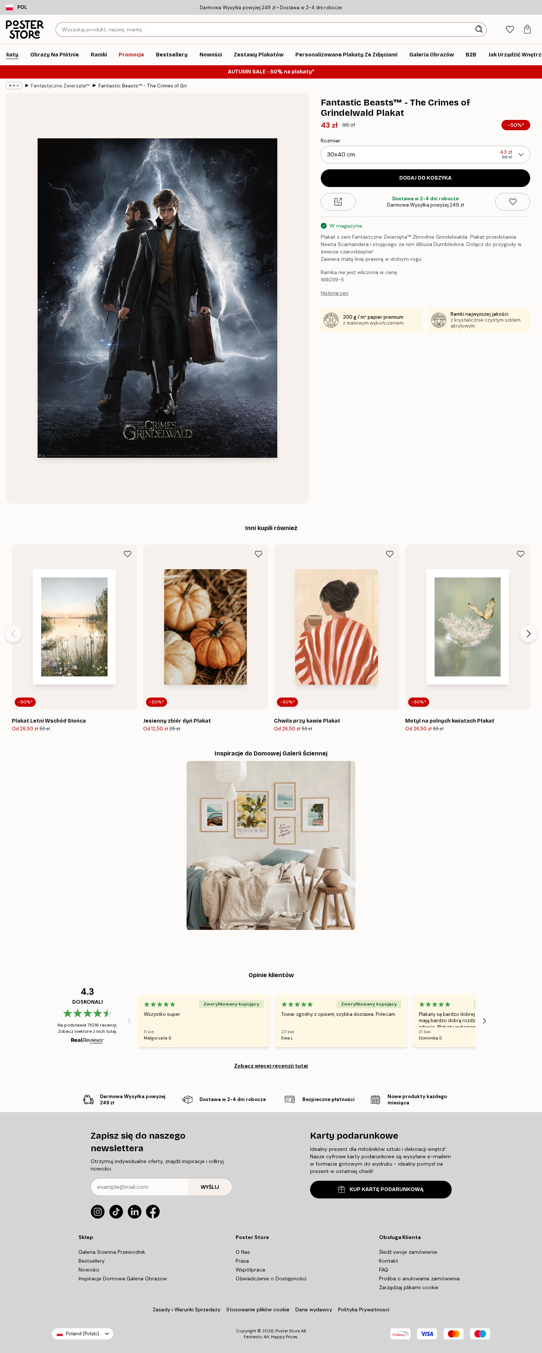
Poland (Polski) (82, 1333)
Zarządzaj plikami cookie (408, 1287)
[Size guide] (338, 202)
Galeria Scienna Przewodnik (112, 1252)
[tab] (509, 29)
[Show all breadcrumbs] (14, 85)
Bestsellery (92, 1260)
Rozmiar (330, 140)
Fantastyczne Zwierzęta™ (60, 86)
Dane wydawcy (313, 1309)
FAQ (383, 1269)
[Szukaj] (480, 29)
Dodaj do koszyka (425, 178)
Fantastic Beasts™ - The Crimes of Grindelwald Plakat (142, 86)
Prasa (242, 1260)
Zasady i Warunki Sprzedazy (186, 1309)
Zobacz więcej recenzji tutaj (271, 1065)
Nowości (89, 1269)
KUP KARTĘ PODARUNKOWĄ (387, 1189)
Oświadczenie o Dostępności (271, 1278)
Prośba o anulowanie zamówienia (419, 1278)
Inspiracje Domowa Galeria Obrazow (123, 1278)
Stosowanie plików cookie (257, 1309)
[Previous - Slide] (13, 634)
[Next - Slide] (529, 634)
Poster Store (287, 1330)
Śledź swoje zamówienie (408, 1252)
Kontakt (388, 1260)
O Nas (243, 1252)
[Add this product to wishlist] (512, 202)
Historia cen (334, 293)
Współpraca (250, 1269)
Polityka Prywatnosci (363, 1309)
